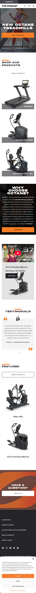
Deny (18, 581)
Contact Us (18, 493)
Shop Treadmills (18, 35)
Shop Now (11, 275)
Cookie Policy (13, 590)
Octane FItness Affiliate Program (14, 530)
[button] (33, 559)
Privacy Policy (22, 590)
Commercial (11, 2)
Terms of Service (8, 525)
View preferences (18, 586)
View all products (18, 73)
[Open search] (24, 6)
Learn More (18, 229)
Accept (18, 576)
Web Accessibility (8, 535)
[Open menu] (33, 6)
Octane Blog (6, 520)
